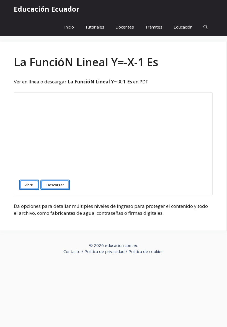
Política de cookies (146, 251)
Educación (183, 27)
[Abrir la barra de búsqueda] (205, 27)
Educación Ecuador (46, 9)
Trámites (153, 27)
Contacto (72, 251)
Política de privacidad (104, 251)
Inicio (69, 27)
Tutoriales (94, 27)
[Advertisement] (113, 133)
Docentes (124, 27)
